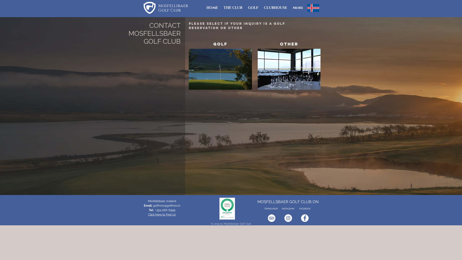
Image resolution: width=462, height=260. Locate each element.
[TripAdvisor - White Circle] (271, 218)
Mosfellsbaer (173, 5)
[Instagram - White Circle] (288, 218)
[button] (233, 7)
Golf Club (169, 10)
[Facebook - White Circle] (305, 218)
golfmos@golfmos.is (166, 205)
